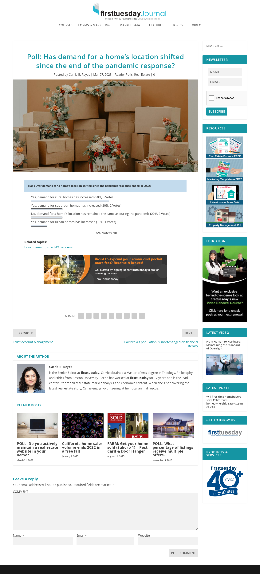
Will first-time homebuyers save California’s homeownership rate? (223, 400)
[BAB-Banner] (105, 287)
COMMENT (20, 492)
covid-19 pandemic (60, 247)
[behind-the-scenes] (225, 321)
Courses (66, 25)
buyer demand (34, 247)
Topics (177, 25)
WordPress (69, 569)
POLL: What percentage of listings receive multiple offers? (173, 449)
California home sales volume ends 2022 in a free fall (82, 447)
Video (196, 25)
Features (156, 25)
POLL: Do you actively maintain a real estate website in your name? (37, 449)
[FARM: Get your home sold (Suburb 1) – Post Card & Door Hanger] (128, 425)
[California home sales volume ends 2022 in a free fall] (83, 425)
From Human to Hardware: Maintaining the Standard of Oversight (223, 345)
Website (144, 535)
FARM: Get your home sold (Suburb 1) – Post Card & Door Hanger (127, 447)
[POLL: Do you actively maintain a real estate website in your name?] (37, 425)
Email (82, 535)
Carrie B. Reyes (79, 74)
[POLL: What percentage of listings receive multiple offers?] (173, 425)
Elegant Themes (37, 569)
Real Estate (142, 74)
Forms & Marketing (94, 25)
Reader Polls (124, 74)
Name (18, 535)
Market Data (130, 25)
